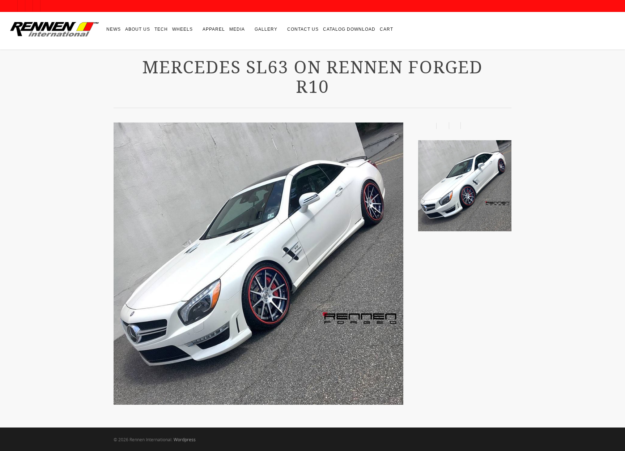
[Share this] (443, 125)
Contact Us (303, 29)
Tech (161, 29)
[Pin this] (465, 125)
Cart (386, 29)
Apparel (214, 29)
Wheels (182, 29)
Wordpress (185, 440)
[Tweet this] (455, 125)
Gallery (266, 29)
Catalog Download (349, 29)
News (113, 29)
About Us (137, 29)
